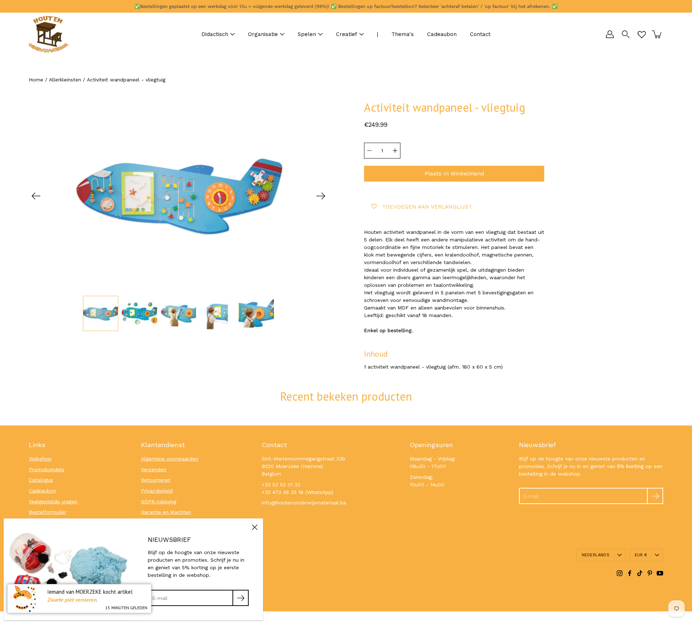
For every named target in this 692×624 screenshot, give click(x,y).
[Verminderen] (369, 151)
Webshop (40, 459)
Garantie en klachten (166, 512)
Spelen (307, 34)
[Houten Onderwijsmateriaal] (48, 34)
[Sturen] (655, 496)
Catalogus (41, 480)
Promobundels (46, 469)
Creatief (346, 34)
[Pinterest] (650, 573)
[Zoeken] (625, 34)
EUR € (641, 555)
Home (36, 80)
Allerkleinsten (65, 80)
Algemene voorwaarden (169, 459)
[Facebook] (629, 573)
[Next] (321, 196)
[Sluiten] (254, 527)
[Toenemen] (395, 151)
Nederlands (595, 555)
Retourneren (155, 480)
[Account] (610, 34)
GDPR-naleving (158, 501)
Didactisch (214, 34)
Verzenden (153, 469)
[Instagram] (619, 573)
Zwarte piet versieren (71, 599)
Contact (480, 34)
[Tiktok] (639, 573)
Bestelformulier (47, 512)
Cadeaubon (442, 34)
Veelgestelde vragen (53, 501)
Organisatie (263, 34)
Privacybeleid (157, 491)
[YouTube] (660, 573)
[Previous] (36, 196)
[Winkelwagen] (657, 34)
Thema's (402, 34)
